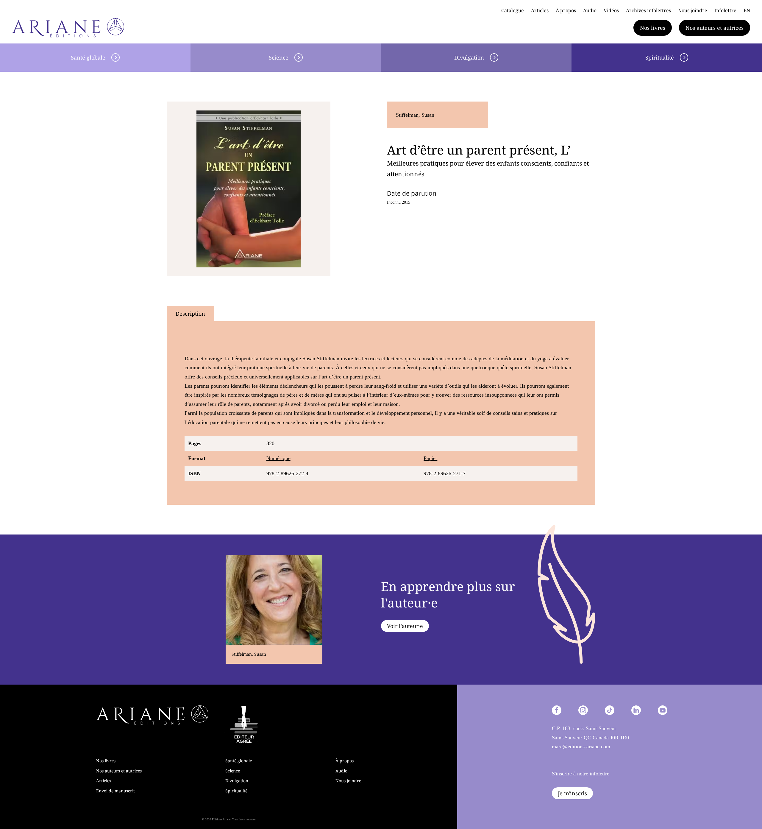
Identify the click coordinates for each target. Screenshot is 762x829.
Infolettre (725, 10)
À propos (566, 10)
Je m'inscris (572, 793)
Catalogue (512, 10)
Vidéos (611, 10)
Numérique (278, 458)
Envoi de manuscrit (115, 791)
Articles (540, 10)
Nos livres (652, 27)
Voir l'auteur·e (405, 625)
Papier (430, 458)
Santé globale (88, 57)
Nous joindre (692, 10)
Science (278, 57)
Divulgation (469, 57)
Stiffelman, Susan (415, 115)
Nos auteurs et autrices (715, 27)
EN (747, 10)
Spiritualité (659, 57)
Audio (590, 10)
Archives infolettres (648, 10)
